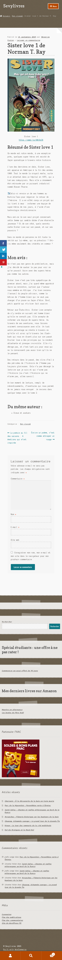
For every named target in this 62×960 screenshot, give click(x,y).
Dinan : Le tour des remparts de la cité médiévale (28, 825)
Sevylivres (13, 5)
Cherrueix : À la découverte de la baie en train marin (29, 801)
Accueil (6, 16)
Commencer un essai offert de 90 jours (20, 670)
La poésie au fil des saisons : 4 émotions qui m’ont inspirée (17, 438)
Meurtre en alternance (12, 709)
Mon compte (10, 955)
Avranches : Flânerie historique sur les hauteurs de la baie (32, 816)
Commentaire (18, 479)
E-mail (15, 527)
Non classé (17, 16)
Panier (47, 953)
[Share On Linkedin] (3, 256)
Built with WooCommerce (14, 949)
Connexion (6, 914)
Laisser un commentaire (28, 40)
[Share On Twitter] (3, 249)
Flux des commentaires (12, 920)
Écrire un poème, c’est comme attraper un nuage (42, 436)
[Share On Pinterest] (3, 262)
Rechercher (7, 621)
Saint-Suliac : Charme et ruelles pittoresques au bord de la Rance (32, 811)
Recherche (31, 955)
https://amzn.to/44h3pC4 (31, 140)
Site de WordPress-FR (11, 923)
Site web (15, 540)
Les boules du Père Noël (13, 712)
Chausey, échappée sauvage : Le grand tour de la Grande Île (32, 821)
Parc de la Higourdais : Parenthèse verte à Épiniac (28, 805)
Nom (13, 514)
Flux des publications (11, 917)
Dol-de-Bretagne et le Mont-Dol (19, 830)
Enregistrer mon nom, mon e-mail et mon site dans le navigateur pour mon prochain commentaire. (30, 556)
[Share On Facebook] (3, 243)
